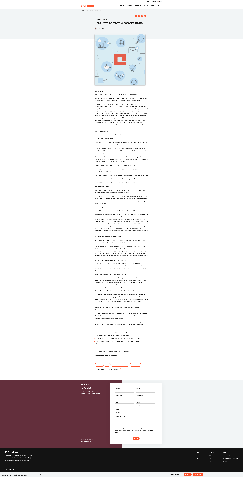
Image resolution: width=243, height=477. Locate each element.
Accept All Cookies (198, 474)
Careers (152, 5)
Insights (146, 5)
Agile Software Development (120, 364)
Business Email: (118, 395)
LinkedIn (140, 324)
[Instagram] (10, 469)
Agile (107, 364)
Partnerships (138, 5)
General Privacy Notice (228, 455)
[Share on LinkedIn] (136, 16)
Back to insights (100, 16)
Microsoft (99, 364)
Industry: (138, 402)
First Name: (117, 388)
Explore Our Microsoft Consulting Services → (107, 355)
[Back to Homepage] (87, 5)
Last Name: (138, 388)
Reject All (187, 474)
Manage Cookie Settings (176, 474)
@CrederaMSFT (109, 324)
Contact (149, 1)
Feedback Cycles (136, 364)
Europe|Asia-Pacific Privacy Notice (19, 475)
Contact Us (211, 461)
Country (117, 409)
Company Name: (140, 395)
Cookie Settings (226, 461)
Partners (196, 458)
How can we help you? (120, 416)
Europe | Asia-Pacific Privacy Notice (230, 458)
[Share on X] (139, 16)
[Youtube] (13, 469)
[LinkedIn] (6, 469)
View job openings (85, 441)
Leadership (211, 455)
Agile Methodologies (114, 369)
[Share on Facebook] (142, 16)
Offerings (121, 5)
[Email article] (145, 16)
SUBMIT (136, 438)
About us (159, 5)
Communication (100, 369)
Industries (129, 5)
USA (160, 1)
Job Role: (117, 402)
